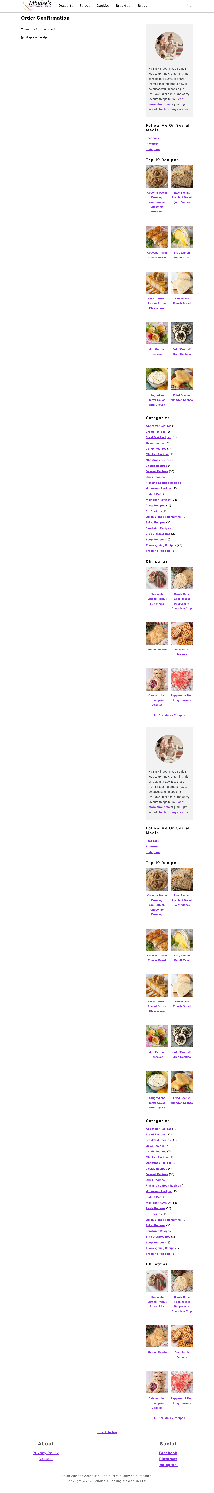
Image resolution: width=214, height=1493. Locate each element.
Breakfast (124, 6)
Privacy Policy (46, 1453)
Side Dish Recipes (158, 533)
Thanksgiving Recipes (161, 545)
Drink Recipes (155, 477)
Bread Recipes (156, 431)
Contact (46, 1459)
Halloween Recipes (159, 488)
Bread (143, 6)
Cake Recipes (155, 443)
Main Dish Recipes (158, 499)
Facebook (152, 138)
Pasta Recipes (155, 505)
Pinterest (152, 143)
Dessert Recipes (157, 471)
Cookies (103, 6)
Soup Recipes (155, 539)
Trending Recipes (158, 550)
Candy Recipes (156, 448)
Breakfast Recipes (158, 437)
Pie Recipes (154, 511)
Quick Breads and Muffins (163, 516)
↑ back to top (107, 1432)
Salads (84, 6)
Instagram (153, 149)
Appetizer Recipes (158, 425)
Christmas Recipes (159, 460)
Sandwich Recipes (158, 528)
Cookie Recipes (156, 465)
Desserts (66, 6)
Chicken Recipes (157, 454)
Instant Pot (153, 494)
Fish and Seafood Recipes (163, 482)
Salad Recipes (155, 522)
